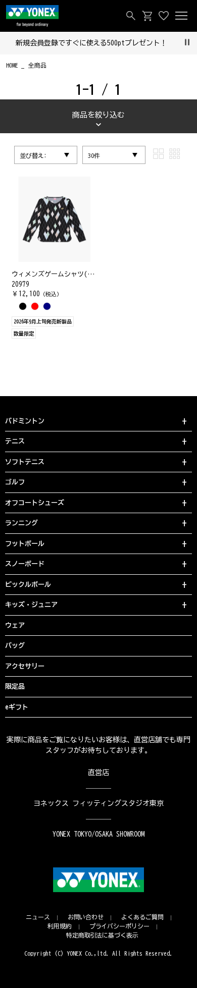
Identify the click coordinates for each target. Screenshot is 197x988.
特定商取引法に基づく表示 (102, 935)
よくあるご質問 (142, 917)
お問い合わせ (86, 917)
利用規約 (59, 926)
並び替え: (33, 155)
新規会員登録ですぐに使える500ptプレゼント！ (92, 42)
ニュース (38, 917)
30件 (94, 155)
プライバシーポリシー (119, 926)
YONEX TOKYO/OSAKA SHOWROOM (98, 834)
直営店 (98, 772)
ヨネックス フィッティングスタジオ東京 (98, 803)
